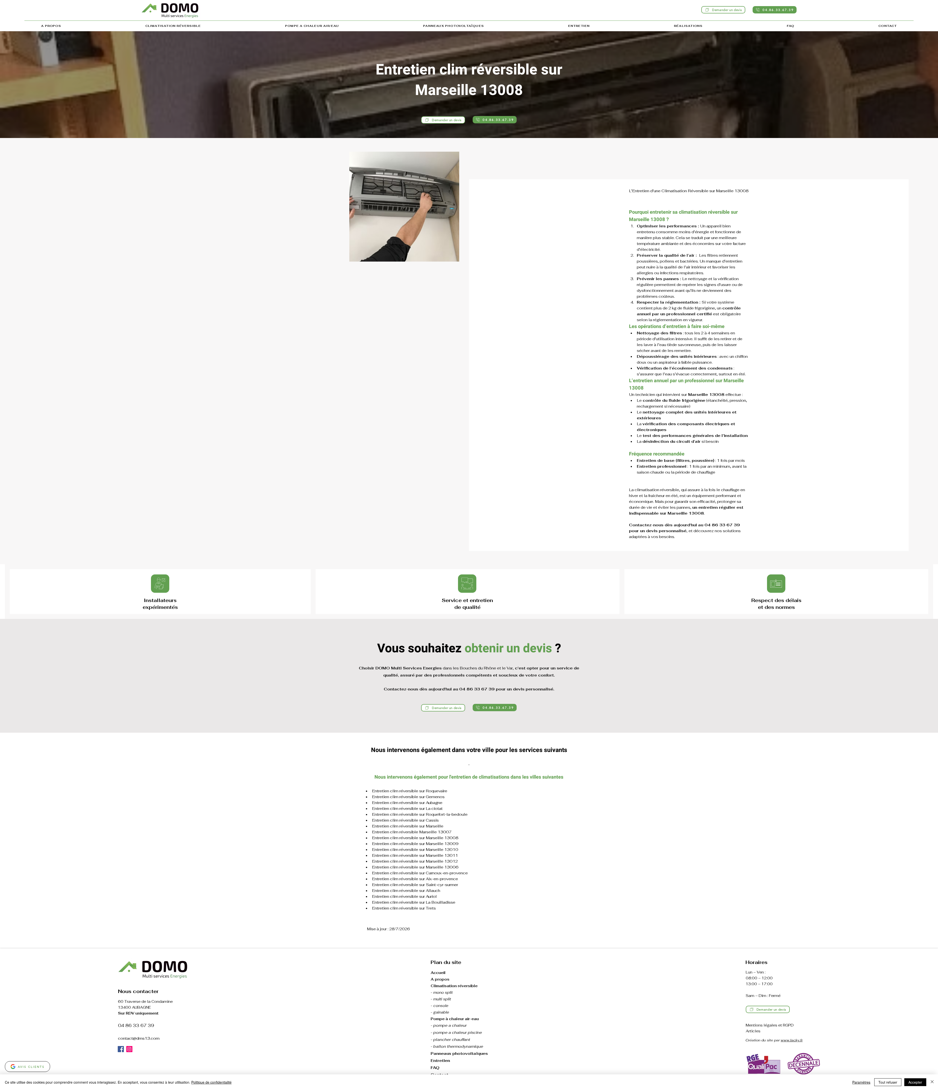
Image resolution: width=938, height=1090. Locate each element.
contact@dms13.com (139, 1038)
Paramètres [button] (861, 1082)
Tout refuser (887, 1082)
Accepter (915, 1082)
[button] (173, 26)
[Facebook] (121, 1049)
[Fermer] (932, 1082)
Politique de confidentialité (211, 1082)
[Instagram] (129, 1049)
